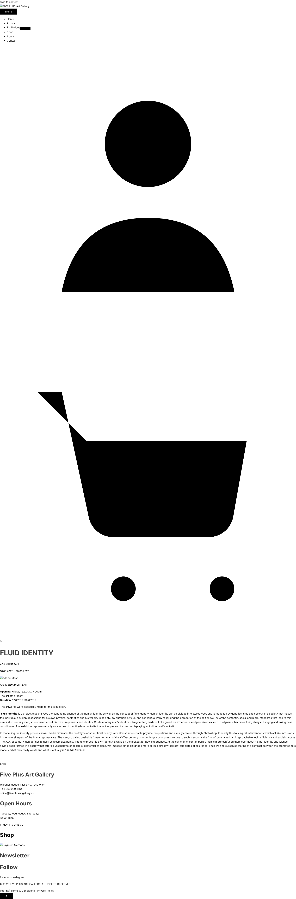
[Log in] (148, 340)
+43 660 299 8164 (11, 789)
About (10, 36)
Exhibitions (13, 27)
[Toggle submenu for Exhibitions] (25, 28)
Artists (11, 23)
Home (10, 19)
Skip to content (9, 2)
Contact (11, 40)
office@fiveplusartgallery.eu (17, 793)
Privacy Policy (45, 890)
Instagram (18, 877)
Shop (10, 32)
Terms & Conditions (23, 890)
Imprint (4, 890)
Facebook (6, 877)
